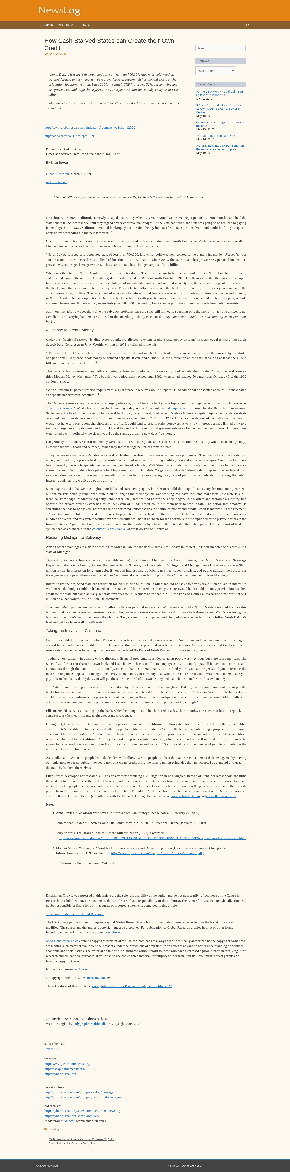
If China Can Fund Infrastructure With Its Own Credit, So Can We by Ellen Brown (219, 108)
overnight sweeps (60, 408)
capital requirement (174, 408)
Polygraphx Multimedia (90, 1024)
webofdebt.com (56, 182)
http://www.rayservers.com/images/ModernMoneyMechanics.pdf (156, 853)
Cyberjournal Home (57, 25)
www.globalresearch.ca (62, 941)
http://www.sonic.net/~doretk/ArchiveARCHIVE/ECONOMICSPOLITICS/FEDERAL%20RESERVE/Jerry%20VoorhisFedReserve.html (152, 838)
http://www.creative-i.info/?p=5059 (69, 136)
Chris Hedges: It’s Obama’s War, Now (72, 1143)
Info (86, 25)
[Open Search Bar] (248, 25)
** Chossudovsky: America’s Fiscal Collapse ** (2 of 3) (82, 1139)
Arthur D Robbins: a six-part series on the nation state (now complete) (220, 147)
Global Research (57, 174)
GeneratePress (191, 1165)
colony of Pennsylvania (108, 529)
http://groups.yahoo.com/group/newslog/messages (79, 1092)
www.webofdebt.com (185, 796)
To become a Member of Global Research (75, 914)
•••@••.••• (115, 932)
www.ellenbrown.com (221, 796)
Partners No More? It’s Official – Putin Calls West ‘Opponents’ (220, 93)
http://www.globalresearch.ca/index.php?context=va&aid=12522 (89, 127)
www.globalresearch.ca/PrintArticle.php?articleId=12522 (132, 986)
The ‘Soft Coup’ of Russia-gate (215, 135)
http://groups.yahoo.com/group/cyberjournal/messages (82, 1097)
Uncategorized (58, 1129)
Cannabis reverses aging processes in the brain (220, 123)
